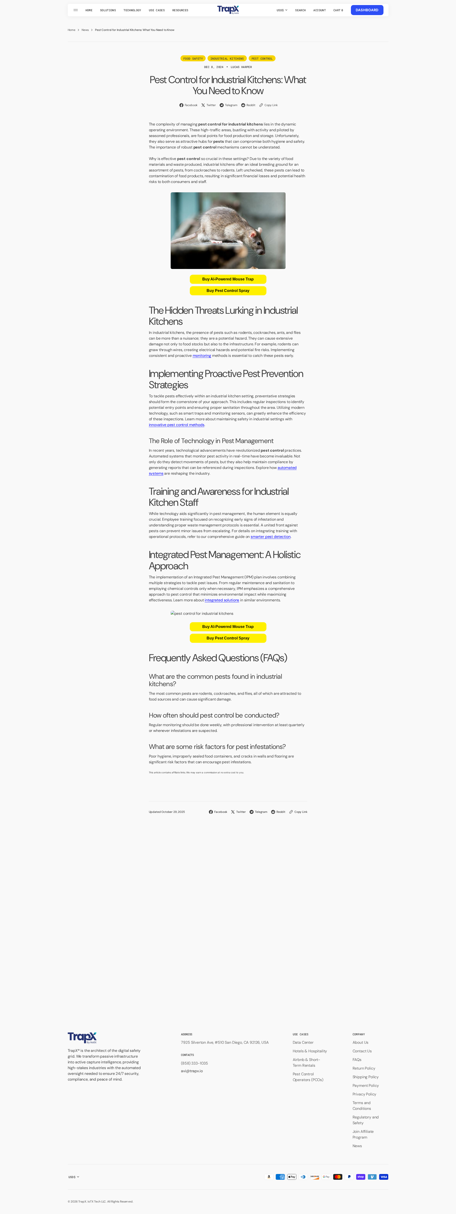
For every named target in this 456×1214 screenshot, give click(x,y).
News (85, 30)
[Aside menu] (76, 10)
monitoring (202, 355)
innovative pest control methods (176, 424)
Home (71, 30)
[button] (300, 10)
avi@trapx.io (192, 1070)
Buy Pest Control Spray (228, 291)
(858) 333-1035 (194, 1063)
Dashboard (367, 10)
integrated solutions (222, 600)
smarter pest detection (270, 536)
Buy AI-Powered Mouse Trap (228, 279)
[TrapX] (228, 10)
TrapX (82, 1201)
